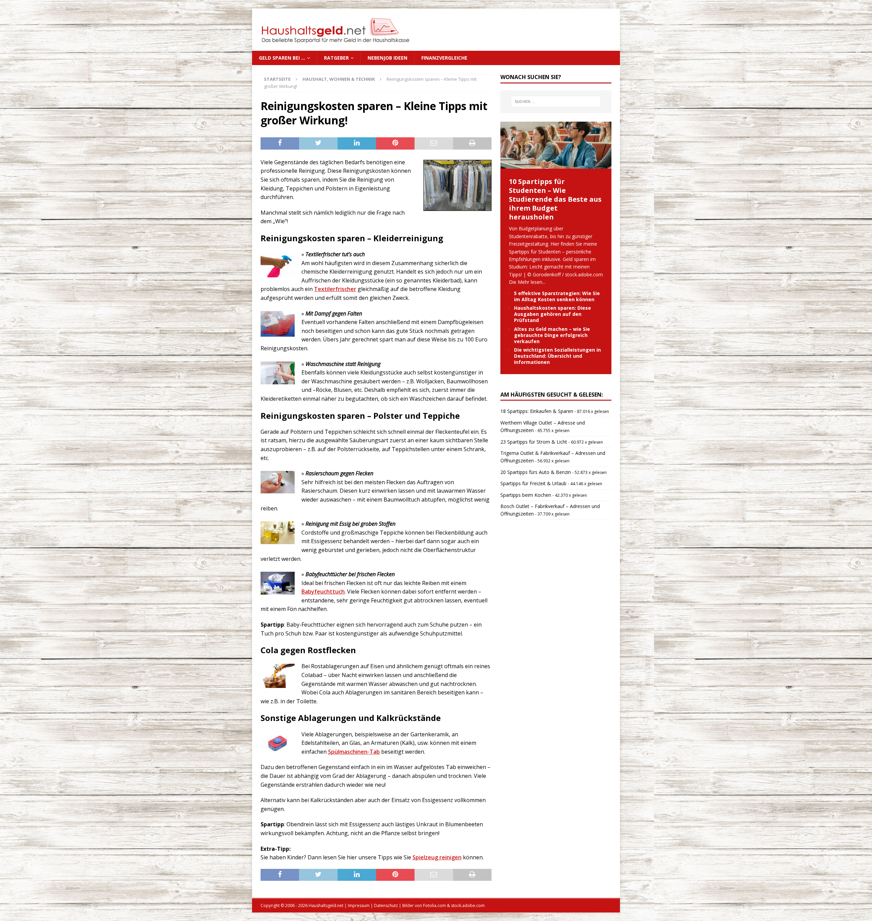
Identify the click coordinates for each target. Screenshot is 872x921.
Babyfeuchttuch (323, 591)
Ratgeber (336, 58)
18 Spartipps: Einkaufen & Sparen (536, 411)
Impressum (359, 905)
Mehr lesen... (531, 282)
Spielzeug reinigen (437, 857)
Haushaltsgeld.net (326, 905)
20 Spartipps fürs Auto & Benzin (535, 472)
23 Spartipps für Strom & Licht (533, 442)
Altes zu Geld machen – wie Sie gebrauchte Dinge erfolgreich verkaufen (552, 335)
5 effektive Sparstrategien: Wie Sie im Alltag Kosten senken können (557, 296)
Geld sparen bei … (282, 58)
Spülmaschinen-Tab (354, 751)
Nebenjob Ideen (387, 58)
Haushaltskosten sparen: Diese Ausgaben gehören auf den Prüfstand (552, 314)
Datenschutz (386, 905)
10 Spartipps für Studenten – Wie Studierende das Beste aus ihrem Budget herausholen (555, 199)
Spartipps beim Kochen (525, 495)
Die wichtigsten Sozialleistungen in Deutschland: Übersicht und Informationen (557, 356)
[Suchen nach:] (556, 101)
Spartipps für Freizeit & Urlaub (533, 483)
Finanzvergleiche (444, 58)
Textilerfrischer (335, 289)
